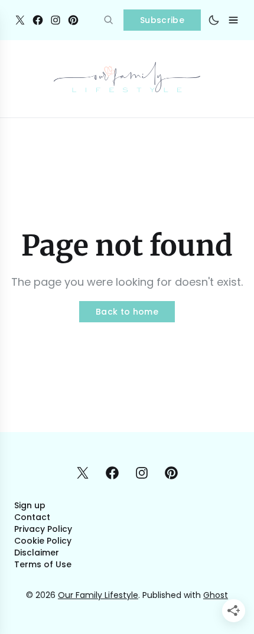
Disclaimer (36, 552)
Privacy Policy (43, 529)
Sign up (29, 505)
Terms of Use (42, 564)
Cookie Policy (42, 541)
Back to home (127, 312)
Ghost (215, 595)
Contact (32, 517)
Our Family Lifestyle (98, 595)
